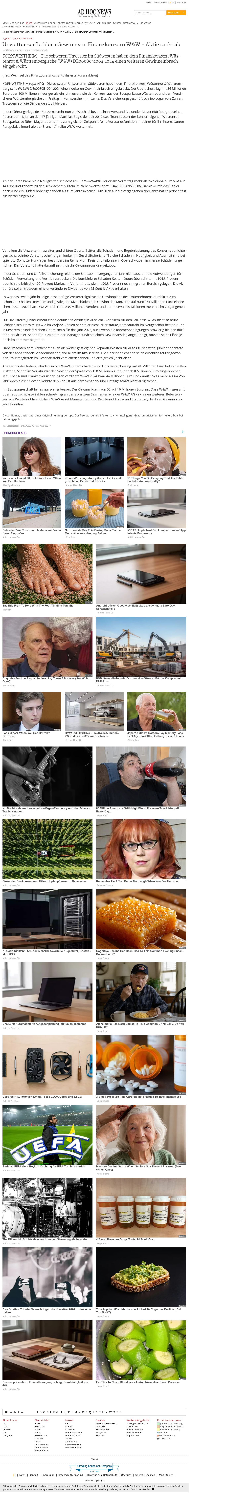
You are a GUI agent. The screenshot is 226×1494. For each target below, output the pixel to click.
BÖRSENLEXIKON (160, 2)
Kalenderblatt (41, 1450)
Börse (39, 31)
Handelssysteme (73, 1432)
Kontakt (100, 1435)
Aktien (68, 1438)
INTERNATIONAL (130, 23)
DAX (4, 1423)
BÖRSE (28, 23)
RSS (172, 2)
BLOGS (148, 2)
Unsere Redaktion (145, 1474)
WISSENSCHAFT (92, 23)
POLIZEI (117, 23)
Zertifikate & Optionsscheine (73, 1443)
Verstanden (144, 1489)
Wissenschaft (41, 1435)
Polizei (38, 1441)
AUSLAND (106, 23)
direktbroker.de (134, 1432)
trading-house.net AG (137, 1423)
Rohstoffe (70, 1429)
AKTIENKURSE (17, 23)
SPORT (61, 23)
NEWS (5, 23)
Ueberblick (49, 31)
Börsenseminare (73, 1447)
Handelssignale (72, 1435)
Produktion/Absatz (23, 39)
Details (134, 1489)
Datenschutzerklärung (70, 1474)
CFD (67, 1423)
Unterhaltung (41, 1444)
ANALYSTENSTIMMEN (31, 27)
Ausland (39, 1438)
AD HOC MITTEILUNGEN (11, 27)
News (22, 1474)
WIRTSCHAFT (40, 23)
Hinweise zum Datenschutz (102, 1474)
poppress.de (133, 1435)
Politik (38, 1429)
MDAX (5, 1426)
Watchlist (100, 1426)
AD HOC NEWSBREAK (106, 1423)
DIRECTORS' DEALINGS (66, 27)
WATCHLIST (181, 2)
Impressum (48, 1474)
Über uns (126, 1474)
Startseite (29, 31)
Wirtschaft (40, 1426)
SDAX (5, 1432)
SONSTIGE (146, 23)
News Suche (174, 12)
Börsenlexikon (14, 1412)
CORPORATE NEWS (49, 27)
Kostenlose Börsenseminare (135, 1428)
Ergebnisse (7, 39)
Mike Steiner (166, 1474)
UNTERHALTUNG (74, 23)
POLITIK (52, 23)
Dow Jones (7, 1435)
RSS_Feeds (101, 1432)
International (41, 1447)
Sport (37, 1432)
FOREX (68, 1426)
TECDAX (6, 1429)
